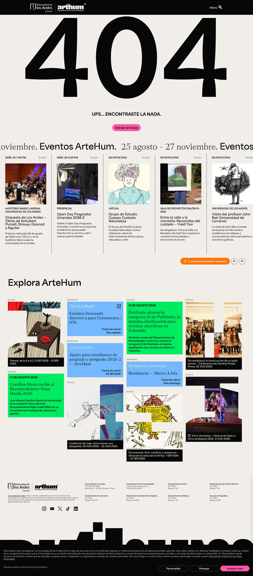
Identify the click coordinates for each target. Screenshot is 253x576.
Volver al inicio (126, 127)
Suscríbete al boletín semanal (207, 261)
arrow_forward (241, 261)
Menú (213, 7)
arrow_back (234, 261)
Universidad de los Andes (16, 496)
